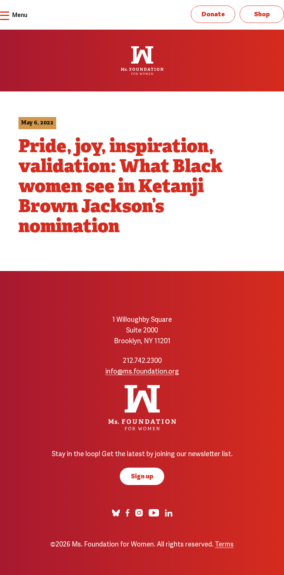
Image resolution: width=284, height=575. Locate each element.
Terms (224, 543)
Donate (213, 13)
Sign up (142, 475)
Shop (262, 13)
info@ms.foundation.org (142, 370)
